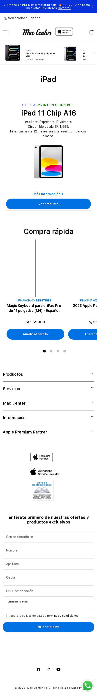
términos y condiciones (63, 615)
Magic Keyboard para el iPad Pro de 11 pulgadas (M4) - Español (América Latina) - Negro (34, 308)
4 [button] (64, 351)
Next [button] (92, 6)
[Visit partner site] (42, 492)
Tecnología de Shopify (66, 687)
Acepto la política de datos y (44, 615)
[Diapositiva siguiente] (93, 52)
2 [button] (51, 351)
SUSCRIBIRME (48, 627)
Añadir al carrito (35, 334)
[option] (37, 289)
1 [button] (44, 351)
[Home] (37, 32)
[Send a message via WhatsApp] (88, 686)
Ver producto (48, 204)
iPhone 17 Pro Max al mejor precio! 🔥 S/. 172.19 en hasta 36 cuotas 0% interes (48, 6)
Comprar (64, 8)
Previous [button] (4, 6)
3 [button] (58, 351)
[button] (5, 32)
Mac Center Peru (38, 687)
